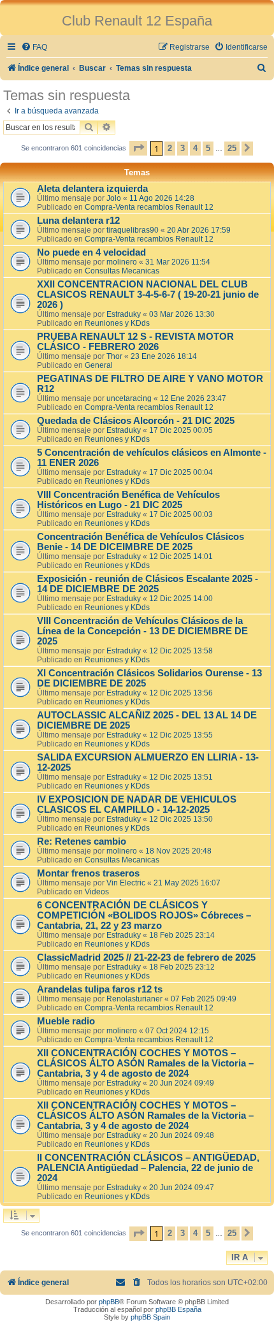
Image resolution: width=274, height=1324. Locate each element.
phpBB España (178, 1309)
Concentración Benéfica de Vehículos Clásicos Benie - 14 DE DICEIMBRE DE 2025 (140, 542)
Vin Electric (125, 882)
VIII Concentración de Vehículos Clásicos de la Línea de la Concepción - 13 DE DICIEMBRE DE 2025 (142, 631)
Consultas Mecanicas (122, 270)
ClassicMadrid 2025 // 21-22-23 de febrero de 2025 (146, 957)
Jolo (113, 198)
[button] (138, 148)
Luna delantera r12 (78, 220)
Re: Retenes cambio (81, 841)
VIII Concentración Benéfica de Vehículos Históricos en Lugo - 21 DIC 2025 (128, 500)
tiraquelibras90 (132, 230)
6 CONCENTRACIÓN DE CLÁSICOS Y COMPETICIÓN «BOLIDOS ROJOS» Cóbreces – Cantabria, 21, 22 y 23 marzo (144, 915)
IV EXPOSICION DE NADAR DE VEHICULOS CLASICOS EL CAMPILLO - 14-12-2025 (136, 804)
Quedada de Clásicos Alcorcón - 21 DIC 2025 (135, 421)
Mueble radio (66, 1021)
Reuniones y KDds (117, 323)
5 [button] (208, 148)
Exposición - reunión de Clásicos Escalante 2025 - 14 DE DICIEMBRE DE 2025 (147, 584)
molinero (121, 262)
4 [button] (195, 148)
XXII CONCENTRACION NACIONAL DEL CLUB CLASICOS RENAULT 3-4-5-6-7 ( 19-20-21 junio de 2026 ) (148, 294)
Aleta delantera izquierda (92, 189)
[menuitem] (34, 47)
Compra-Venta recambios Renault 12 (149, 207)
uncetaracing (129, 398)
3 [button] (182, 148)
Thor (114, 356)
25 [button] (231, 148)
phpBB (109, 1302)
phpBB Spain (150, 1317)
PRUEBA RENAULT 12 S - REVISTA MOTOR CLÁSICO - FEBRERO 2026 (135, 341)
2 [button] (170, 148)
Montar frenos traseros (88, 873)
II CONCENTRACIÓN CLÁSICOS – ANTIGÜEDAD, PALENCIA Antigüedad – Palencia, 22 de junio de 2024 (148, 1168)
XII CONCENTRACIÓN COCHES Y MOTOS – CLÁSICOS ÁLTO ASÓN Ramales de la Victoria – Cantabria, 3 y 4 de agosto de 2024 (145, 1063)
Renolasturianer (134, 998)
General (99, 365)
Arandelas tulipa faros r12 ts (99, 989)
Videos (97, 891)
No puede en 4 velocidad (91, 252)
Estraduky (123, 314)
